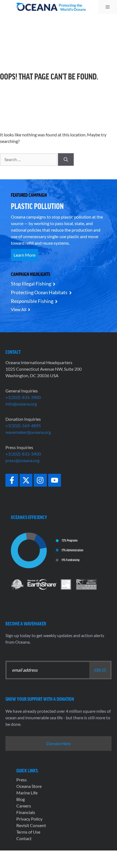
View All (18, 309)
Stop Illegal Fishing (31, 284)
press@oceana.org (22, 460)
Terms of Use (28, 831)
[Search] (66, 159)
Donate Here (59, 743)
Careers (23, 805)
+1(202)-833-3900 (23, 397)
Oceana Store (29, 786)
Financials (25, 812)
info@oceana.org (21, 403)
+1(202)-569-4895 (23, 425)
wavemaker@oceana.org (28, 432)
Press (21, 779)
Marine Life (27, 792)
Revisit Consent (31, 825)
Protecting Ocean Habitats (39, 292)
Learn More (24, 254)
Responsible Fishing (32, 301)
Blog (20, 799)
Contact (24, 838)
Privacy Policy (29, 818)
